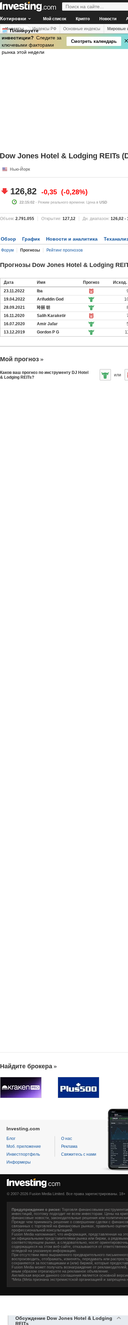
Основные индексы (81, 28)
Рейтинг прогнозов (64, 250)
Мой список (54, 18)
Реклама (69, 1146)
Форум (7, 250)
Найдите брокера (26, 1066)
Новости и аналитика (72, 239)
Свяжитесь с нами (78, 1154)
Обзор (8, 239)
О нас (66, 1138)
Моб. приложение (23, 1146)
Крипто (83, 18)
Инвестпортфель (23, 1154)
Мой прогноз (19, 359)
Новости (107, 18)
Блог (10, 1138)
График (31, 239)
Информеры (18, 1162)
